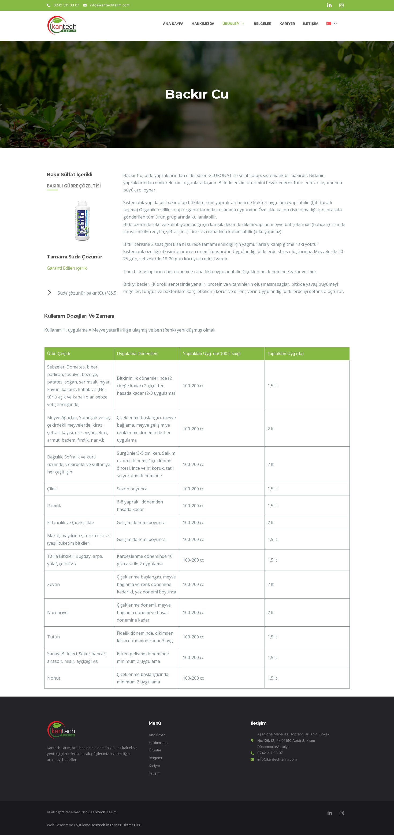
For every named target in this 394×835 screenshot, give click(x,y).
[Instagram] (341, 5)
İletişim (310, 23)
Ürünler (230, 23)
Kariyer (287, 23)
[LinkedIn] (329, 5)
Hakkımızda (203, 23)
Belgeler (263, 23)
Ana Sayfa (173, 23)
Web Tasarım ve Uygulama (94, 824)
